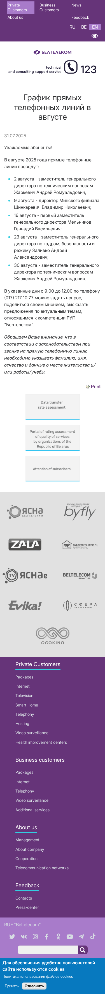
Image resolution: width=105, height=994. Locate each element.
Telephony (24, 714)
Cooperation (26, 858)
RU (72, 27)
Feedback (80, 17)
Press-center (27, 907)
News (76, 5)
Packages (24, 677)
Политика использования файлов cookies (38, 976)
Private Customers (17, 7)
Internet (22, 686)
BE (84, 27)
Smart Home (26, 705)
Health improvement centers (41, 742)
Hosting (22, 723)
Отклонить (34, 986)
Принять (12, 986)
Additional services (32, 809)
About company (29, 849)
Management (27, 839)
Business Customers (49, 7)
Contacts (23, 898)
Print (96, 386)
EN (95, 27)
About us (15, 17)
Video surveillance (31, 732)
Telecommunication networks (42, 867)
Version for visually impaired (94, 35)
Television (24, 695)
